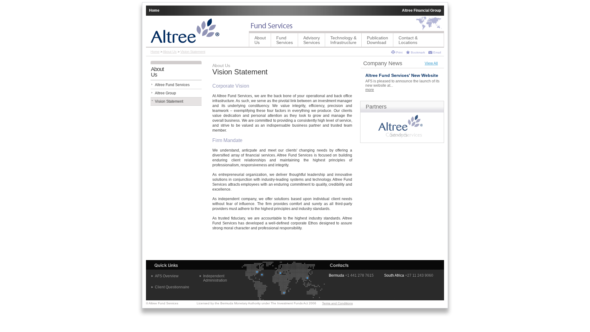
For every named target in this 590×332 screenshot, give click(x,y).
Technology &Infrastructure (343, 40)
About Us (260, 40)
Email (437, 52)
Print (399, 52)
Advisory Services (311, 40)
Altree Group (165, 93)
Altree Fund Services (172, 85)
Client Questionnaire (172, 287)
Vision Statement (192, 51)
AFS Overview (167, 276)
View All (431, 63)
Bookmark (418, 52)
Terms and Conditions (337, 303)
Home (154, 10)
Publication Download (377, 40)
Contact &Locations (408, 40)
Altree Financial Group (421, 10)
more (369, 90)
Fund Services (284, 40)
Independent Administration (215, 278)
